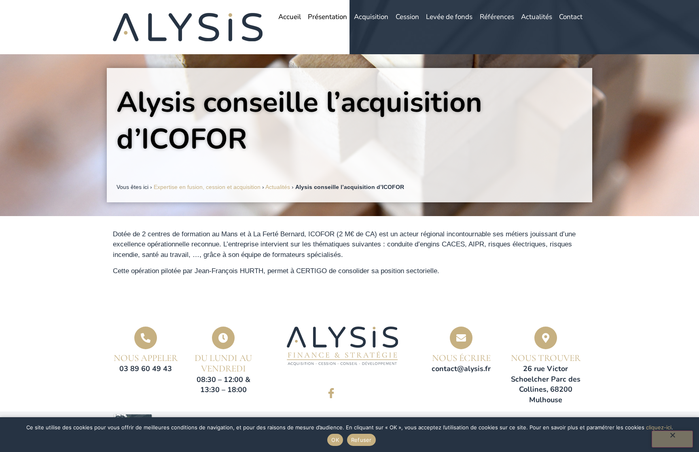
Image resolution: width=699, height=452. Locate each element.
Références (497, 17)
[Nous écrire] (461, 338)
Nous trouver (545, 358)
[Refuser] (672, 439)
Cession (407, 17)
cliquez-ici (658, 427)
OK (335, 440)
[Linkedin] (353, 393)
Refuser (361, 440)
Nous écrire (461, 358)
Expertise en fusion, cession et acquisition (207, 187)
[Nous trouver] (545, 338)
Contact (570, 17)
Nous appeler (146, 358)
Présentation (327, 17)
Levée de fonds (449, 17)
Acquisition (371, 17)
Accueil (289, 17)
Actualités (536, 17)
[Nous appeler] (145, 338)
